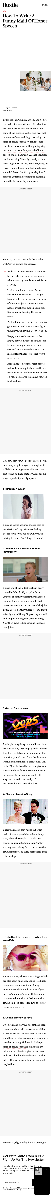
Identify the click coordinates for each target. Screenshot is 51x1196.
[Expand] (37, 1169)
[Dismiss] (46, 1169)
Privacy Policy (16, 1190)
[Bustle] (10, 5)
